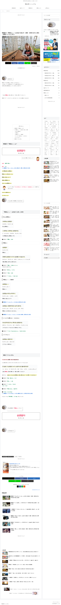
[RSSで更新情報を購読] (14, 472)
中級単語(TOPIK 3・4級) (10, 456)
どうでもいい (18, 137)
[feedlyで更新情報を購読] (12, 472)
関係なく (17, 132)
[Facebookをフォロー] (11, 472)
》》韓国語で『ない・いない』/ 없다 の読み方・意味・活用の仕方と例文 (16, 168)
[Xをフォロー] (9, 472)
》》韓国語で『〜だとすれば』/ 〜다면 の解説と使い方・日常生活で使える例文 (17, 393)
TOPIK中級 (19, 456)
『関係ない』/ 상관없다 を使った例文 (21, 129)
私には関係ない (18, 131)
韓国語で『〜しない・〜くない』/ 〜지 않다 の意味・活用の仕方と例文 (17, 314)
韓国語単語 (4, 456)
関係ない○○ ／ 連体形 (19, 134)
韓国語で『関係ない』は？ (19, 128)
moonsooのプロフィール (14, 463)
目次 (20, 126)
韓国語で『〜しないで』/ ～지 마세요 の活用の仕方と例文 (14, 302)
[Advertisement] (21, 24)
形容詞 (16, 456)
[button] (34, 63)
